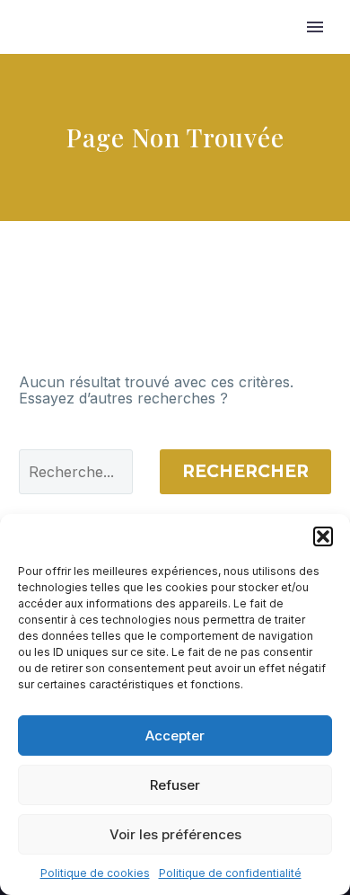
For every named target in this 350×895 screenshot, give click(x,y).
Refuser (175, 784)
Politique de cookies (95, 873)
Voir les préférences (175, 834)
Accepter (175, 735)
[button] (323, 536)
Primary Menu (315, 26)
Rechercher (245, 471)
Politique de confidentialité (230, 873)
